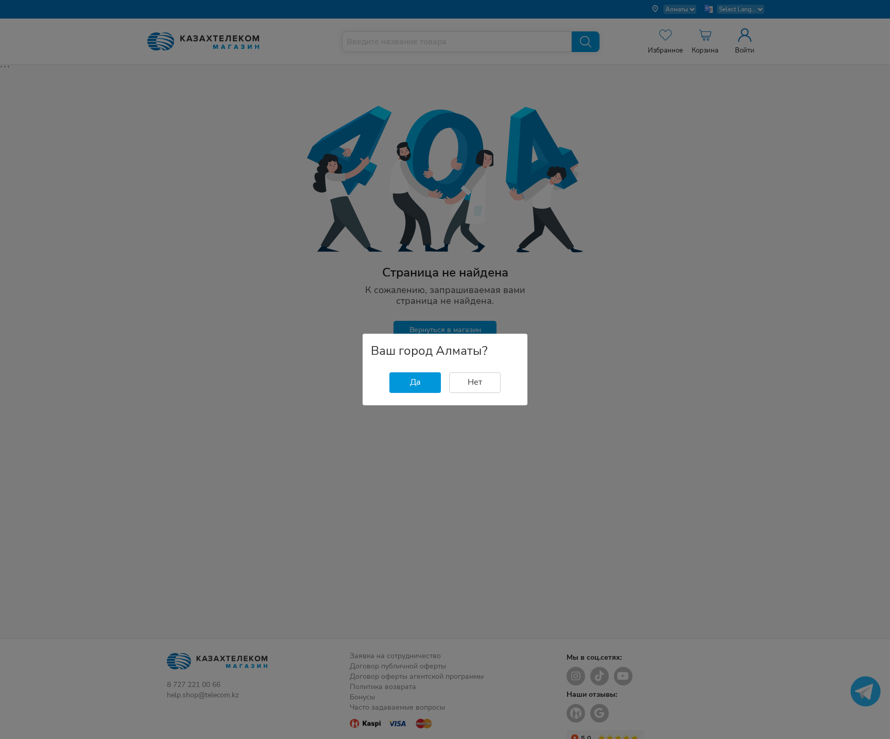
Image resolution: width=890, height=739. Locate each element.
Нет (475, 382)
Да (415, 382)
